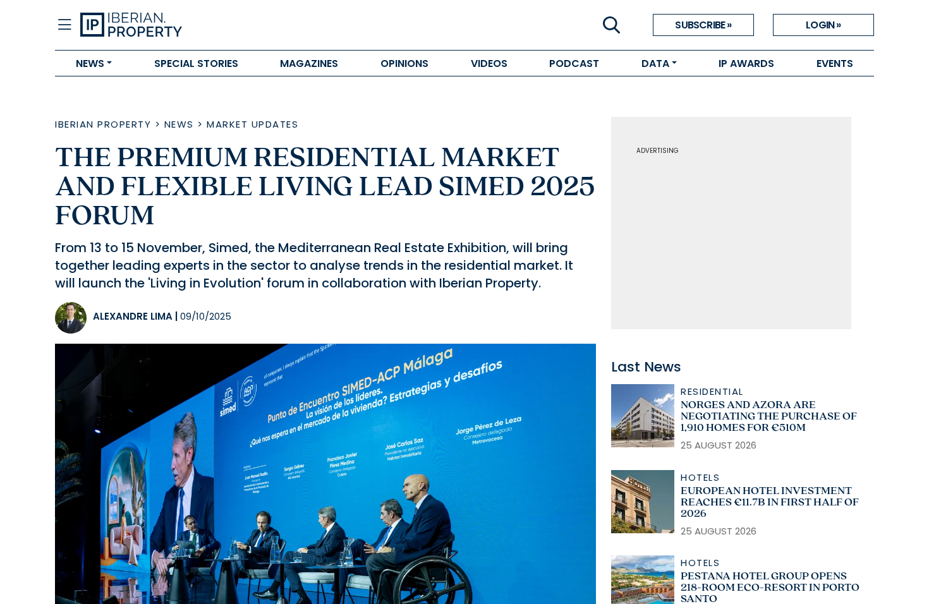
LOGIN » (823, 25)
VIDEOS (489, 63)
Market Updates (252, 124)
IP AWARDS (746, 63)
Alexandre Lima (133, 316)
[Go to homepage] (272, 25)
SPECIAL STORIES (196, 63)
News (179, 124)
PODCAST (574, 63)
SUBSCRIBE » (703, 25)
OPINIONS (404, 63)
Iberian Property (103, 124)
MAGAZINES (309, 63)
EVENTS (835, 63)
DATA (655, 63)
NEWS (90, 63)
